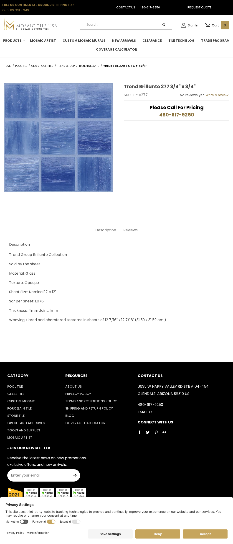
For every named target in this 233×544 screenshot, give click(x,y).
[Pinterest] (158, 434)
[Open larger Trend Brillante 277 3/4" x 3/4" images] (58, 141)
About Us (73, 386)
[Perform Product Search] (164, 24)
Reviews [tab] (130, 230)
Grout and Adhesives (26, 423)
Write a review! (217, 95)
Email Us (145, 412)
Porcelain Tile (19, 408)
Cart (218, 25)
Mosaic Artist (19, 437)
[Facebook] (141, 434)
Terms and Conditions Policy (91, 401)
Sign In (192, 25)
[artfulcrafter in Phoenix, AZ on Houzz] (15, 494)
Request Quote (199, 7)
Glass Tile (15, 394)
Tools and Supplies (23, 430)
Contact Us (125, 7)
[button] (13, 40)
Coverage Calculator (85, 423)
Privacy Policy (78, 394)
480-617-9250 (149, 7)
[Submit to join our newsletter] (75, 475)
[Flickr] (166, 434)
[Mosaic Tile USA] (30, 23)
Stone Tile (16, 415)
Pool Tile (15, 386)
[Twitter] (149, 434)
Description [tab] (105, 230)
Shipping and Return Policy (89, 408)
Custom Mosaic (21, 401)
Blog (69, 415)
